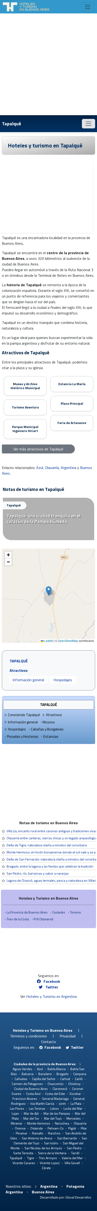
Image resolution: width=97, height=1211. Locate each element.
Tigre (30, 1157)
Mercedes (73, 1118)
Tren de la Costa (18, 919)
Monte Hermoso (38, 1123)
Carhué (65, 1078)
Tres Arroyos (48, 1157)
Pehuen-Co (56, 1128)
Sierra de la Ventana (52, 1152)
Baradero (45, 1073)
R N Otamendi (43, 919)
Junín (62, 1103)
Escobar (75, 1093)
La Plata (76, 1103)
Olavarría (52, 467)
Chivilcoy (74, 1083)
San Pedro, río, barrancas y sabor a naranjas (38, 873)
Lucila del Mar (73, 1108)
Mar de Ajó (31, 1113)
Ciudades (58, 912)
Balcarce (28, 1073)
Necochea (62, 1123)
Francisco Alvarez (24, 1098)
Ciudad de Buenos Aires (31, 1088)
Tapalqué (11, 123)
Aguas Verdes (22, 1068)
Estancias (50, 736)
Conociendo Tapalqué (24, 715)
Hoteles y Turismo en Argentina (51, 996)
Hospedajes (62, 680)
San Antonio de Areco (37, 1138)
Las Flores (17, 1108)
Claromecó (60, 1088)
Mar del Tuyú (53, 1118)
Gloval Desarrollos (78, 1197)
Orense (20, 1128)
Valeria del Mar (72, 1157)
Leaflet (48, 641)
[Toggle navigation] (87, 7)
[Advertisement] (48, 64)
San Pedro (74, 1148)
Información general (28, 680)
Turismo (75, 912)
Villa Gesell (72, 1162)
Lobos (54, 1108)
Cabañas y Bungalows (47, 729)
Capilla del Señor (44, 1078)
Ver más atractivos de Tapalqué (38, 449)
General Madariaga (55, 1098)
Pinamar (21, 1133)
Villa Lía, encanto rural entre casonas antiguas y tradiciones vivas (52, 830)
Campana (79, 1073)
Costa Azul (33, 1093)
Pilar (84, 1128)
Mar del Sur (31, 1118)
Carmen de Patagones (27, 1083)
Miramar (16, 1123)
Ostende (36, 1128)
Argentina (68, 467)
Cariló (79, 1078)
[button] (49, 591)
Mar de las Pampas (57, 1113)
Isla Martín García (42, 1103)
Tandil (75, 1152)
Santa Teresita (23, 1152)
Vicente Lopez (50, 1162)
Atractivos (54, 715)
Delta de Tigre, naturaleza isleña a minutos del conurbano (47, 845)
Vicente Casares (23, 1162)
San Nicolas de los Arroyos (43, 1148)
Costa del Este (55, 1093)
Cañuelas (21, 1078)
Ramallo (37, 1133)
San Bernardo (67, 1138)
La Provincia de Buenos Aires (27, 912)
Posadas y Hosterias (22, 736)
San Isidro (51, 1143)
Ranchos (54, 1133)
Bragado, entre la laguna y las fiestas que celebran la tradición (50, 866)
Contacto (48, 1041)
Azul (39, 467)
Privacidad (68, 1036)
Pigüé (72, 1128)
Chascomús (56, 1083)
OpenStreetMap (68, 641)
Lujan (15, 1113)
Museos (49, 722)
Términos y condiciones (28, 1036)
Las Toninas (37, 1108)
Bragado (63, 1073)
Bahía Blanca (57, 1068)
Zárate (46, 1167)
